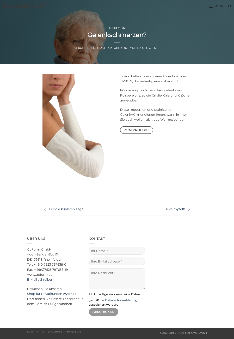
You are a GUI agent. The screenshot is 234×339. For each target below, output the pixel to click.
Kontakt (33, 331)
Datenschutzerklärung (121, 300)
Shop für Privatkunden (51, 294)
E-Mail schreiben (40, 280)
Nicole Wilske (148, 47)
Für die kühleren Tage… (66, 209)
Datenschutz (52, 331)
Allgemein (117, 28)
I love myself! (175, 209)
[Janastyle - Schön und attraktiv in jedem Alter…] (24, 6)
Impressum (73, 331)
